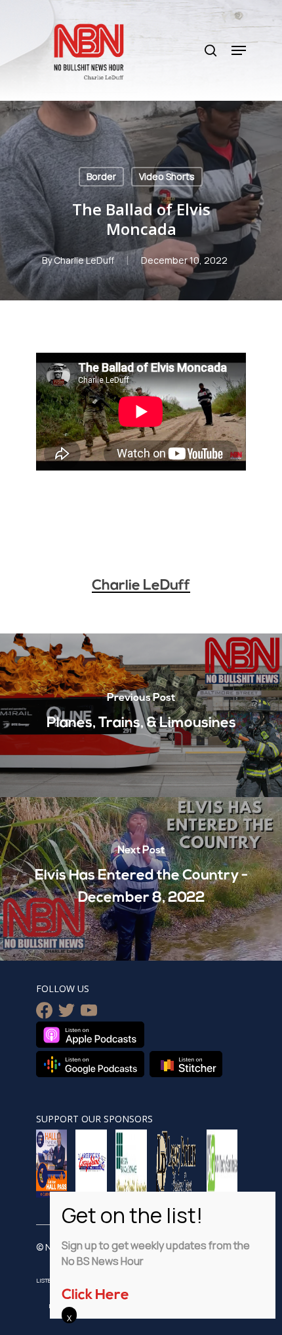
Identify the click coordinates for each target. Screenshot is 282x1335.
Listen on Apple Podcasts (90, 1035)
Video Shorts (167, 176)
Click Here (95, 1295)
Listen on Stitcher (186, 1064)
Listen (45, 1280)
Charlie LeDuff (84, 260)
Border (101, 176)
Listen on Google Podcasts (90, 1064)
